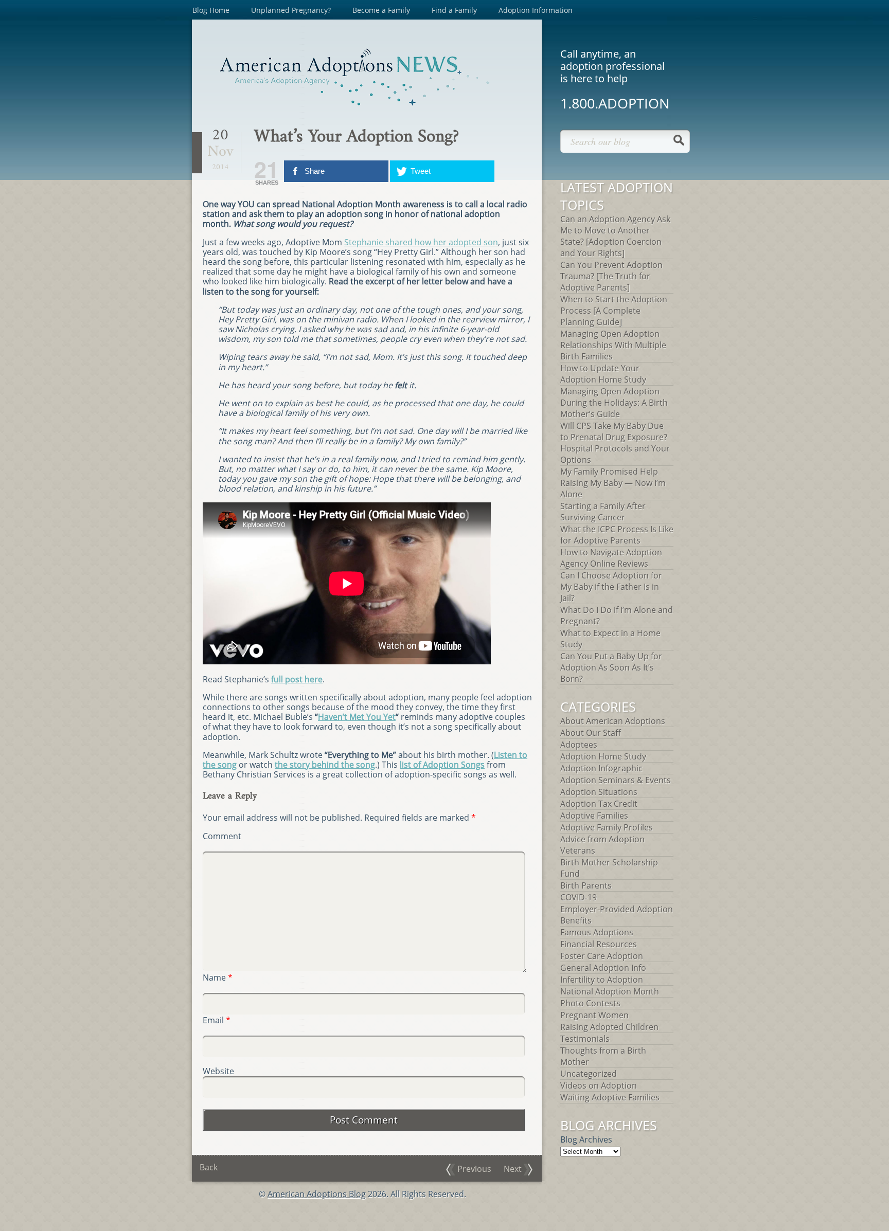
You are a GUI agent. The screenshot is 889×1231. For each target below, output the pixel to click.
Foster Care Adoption (601, 956)
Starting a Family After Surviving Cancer (603, 511)
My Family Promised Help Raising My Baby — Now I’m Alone (613, 483)
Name (218, 978)
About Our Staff (590, 732)
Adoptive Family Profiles (606, 827)
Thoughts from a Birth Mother (603, 1056)
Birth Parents (586, 885)
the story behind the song (325, 764)
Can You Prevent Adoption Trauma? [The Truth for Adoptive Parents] (611, 276)
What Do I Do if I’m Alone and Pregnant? (616, 615)
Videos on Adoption (598, 1085)
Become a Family (381, 10)
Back (209, 1167)
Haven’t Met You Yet (357, 716)
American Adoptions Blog (317, 1194)
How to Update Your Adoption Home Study (603, 374)
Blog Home (210, 10)
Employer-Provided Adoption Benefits (616, 914)
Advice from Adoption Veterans (602, 845)
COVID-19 (578, 897)
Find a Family (454, 10)
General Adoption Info (603, 967)
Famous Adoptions (596, 932)
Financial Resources (598, 944)
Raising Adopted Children (609, 1027)
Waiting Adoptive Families (610, 1097)
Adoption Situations (598, 792)
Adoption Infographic (601, 768)
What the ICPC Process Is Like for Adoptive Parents (616, 534)
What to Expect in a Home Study (610, 638)
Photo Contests (590, 1003)
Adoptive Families (594, 815)
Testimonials (585, 1038)
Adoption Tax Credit (598, 803)
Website (218, 1071)
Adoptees (578, 744)
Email (216, 1020)
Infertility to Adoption (601, 979)
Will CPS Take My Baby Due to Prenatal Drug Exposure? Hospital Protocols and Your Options (615, 442)
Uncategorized (588, 1073)
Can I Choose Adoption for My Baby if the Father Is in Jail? (611, 587)
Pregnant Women (594, 1015)
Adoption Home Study (603, 756)
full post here (297, 679)
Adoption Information (536, 10)
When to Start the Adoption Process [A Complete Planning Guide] (613, 311)
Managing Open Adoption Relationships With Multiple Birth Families (613, 345)
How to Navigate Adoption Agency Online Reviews (611, 558)
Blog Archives (586, 1139)
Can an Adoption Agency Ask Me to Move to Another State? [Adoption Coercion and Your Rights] (615, 236)
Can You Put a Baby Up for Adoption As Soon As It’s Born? (611, 667)
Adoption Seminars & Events (615, 780)
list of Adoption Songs (442, 764)
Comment (222, 836)
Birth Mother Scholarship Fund (609, 868)
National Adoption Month (609, 991)
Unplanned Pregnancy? (291, 10)
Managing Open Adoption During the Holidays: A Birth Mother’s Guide (614, 403)
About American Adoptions (612, 721)
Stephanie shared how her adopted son (421, 242)
